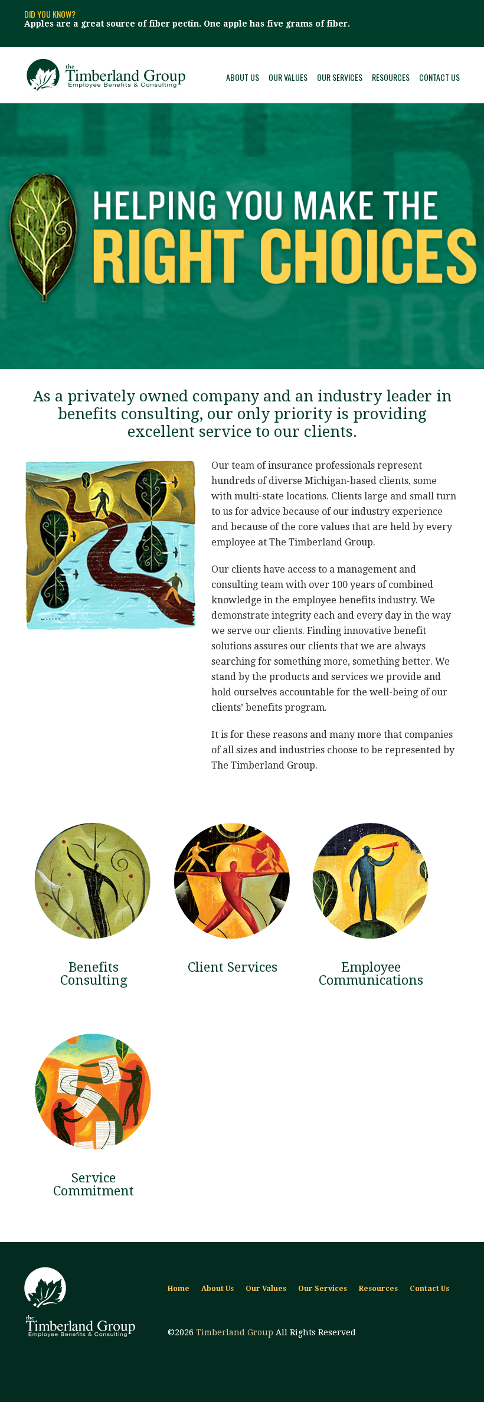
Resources (391, 77)
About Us (242, 77)
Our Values (288, 77)
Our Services (339, 77)
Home (178, 1288)
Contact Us (439, 77)
